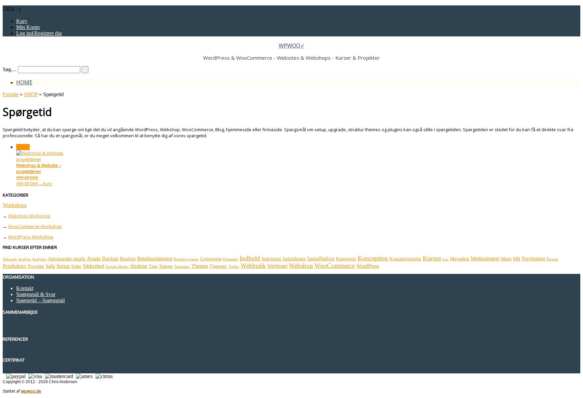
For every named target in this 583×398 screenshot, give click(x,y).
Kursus (432, 258)
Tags (153, 266)
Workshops (15, 205)
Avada (94, 258)
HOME (24, 82)
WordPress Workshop (30, 237)
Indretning (271, 258)
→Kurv (45, 183)
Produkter (14, 266)
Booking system (186, 259)
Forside (11, 94)
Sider (76, 266)
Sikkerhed (93, 266)
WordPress (367, 266)
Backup (110, 258)
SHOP (31, 94)
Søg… (10, 69)
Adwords (10, 259)
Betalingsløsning (154, 258)
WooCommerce (334, 265)
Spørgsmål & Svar (35, 294)
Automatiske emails (66, 258)
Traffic (233, 266)
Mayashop (459, 258)
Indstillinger (294, 258)
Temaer (166, 266)
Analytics (39, 259)
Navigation (533, 258)
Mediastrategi (485, 258)
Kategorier (346, 258)
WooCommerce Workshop (35, 226)
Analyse (24, 259)
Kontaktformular (405, 258)
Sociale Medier (117, 266)
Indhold (250, 258)
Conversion (211, 258)
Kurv (21, 21)
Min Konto (28, 27)
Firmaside (230, 259)
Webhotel (277, 266)
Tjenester (218, 266)
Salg (50, 266)
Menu (506, 258)
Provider (36, 266)
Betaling (128, 258)
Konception (373, 258)
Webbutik (253, 265)
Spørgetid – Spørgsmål (40, 300)
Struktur (138, 266)
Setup (63, 266)
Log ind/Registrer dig (39, 33)
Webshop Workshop (29, 216)
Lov (445, 259)
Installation (321, 258)
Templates (182, 266)
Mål (516, 258)
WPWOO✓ (292, 45)
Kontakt (24, 288)
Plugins (552, 259)
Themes (199, 266)
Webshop (301, 265)
